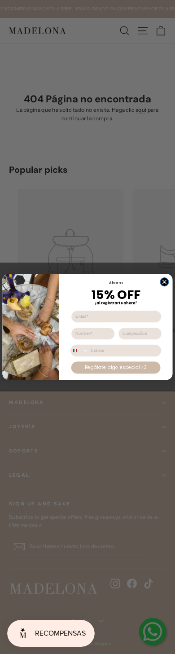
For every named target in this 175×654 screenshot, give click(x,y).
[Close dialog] (164, 282)
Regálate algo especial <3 (116, 368)
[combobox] (79, 351)
